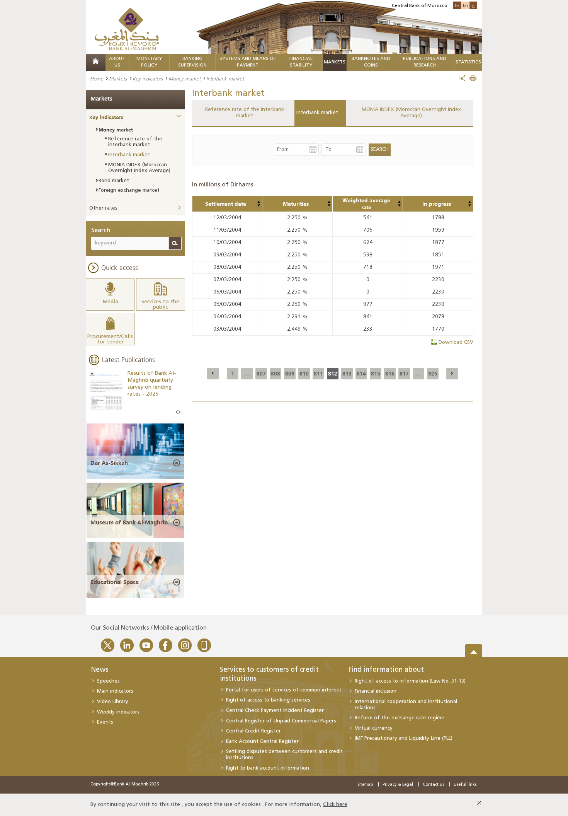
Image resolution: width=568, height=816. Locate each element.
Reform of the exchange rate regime (399, 717)
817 (404, 373)
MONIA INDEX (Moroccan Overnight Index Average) (411, 112)
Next (179, 412)
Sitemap (365, 785)
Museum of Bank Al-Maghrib (129, 522)
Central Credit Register (253, 731)
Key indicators (148, 78)
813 (347, 373)
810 (304, 373)
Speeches (108, 681)
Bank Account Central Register (262, 741)
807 (261, 373)
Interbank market (317, 112)
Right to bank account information (267, 768)
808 (275, 373)
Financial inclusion (375, 691)
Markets (334, 62)
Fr (457, 5)
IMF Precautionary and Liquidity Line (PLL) (403, 738)
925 (432, 373)
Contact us (433, 785)
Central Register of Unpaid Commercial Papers (281, 721)
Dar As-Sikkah (109, 462)
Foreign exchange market (129, 190)
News (99, 670)
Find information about (386, 670)
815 (375, 373)
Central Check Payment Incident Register (275, 710)
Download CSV (456, 342)
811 (318, 373)
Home (96, 78)
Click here (335, 804)
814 (361, 373)
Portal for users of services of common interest (283, 690)
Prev (177, 412)
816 (390, 373)
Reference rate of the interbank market (244, 112)
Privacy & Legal (398, 785)
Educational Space (114, 582)
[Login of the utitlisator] (258, 202)
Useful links (465, 785)
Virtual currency (374, 728)
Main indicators (115, 691)
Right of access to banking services (268, 700)
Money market (184, 78)
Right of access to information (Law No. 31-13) (410, 681)
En (465, 5)
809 (289, 373)
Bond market (114, 180)
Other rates (103, 208)
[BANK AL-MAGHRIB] (127, 28)
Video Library (112, 701)
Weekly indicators (118, 712)
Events (105, 722)
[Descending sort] (258, 205)
